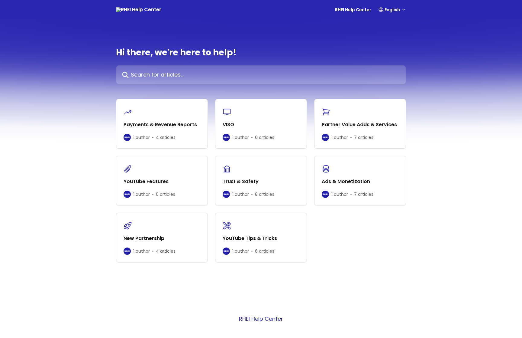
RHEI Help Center (353, 10)
